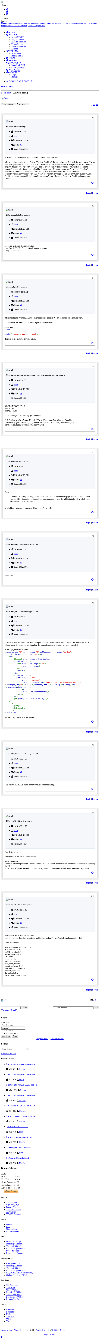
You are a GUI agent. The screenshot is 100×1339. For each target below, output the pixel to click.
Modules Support (53, 23)
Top (5, 1000)
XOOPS (12, 35)
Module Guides (12, 1231)
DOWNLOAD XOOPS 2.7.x (21, 81)
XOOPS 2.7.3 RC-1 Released (17, 1127)
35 (21, 145)
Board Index (16, 53)
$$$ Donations (12, 1285)
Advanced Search (9, 1010)
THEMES (12, 60)
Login (13, 74)
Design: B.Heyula (50, 1334)
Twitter (9, 1321)
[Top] (92, 183)
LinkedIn (10, 1312)
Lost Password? (57, 1038)
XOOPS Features (18, 42)
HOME (12, 32)
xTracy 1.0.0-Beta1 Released (18, 1158)
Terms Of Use (17, 44)
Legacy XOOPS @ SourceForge (19, 1273)
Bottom (7, 98)
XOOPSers (11, 1212)
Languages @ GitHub (15, 1248)
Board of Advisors (13, 1207)
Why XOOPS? (17, 39)
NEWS (11, 58)
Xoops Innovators (13, 1209)
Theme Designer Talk (36, 26)
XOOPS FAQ (14, 70)
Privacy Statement (18, 46)
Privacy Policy (20, 1330)
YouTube (10, 1316)
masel (16, 136)
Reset (15, 1036)
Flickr (8, 1314)
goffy (21, 1080)
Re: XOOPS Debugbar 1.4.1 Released (21, 1064)
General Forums (22, 23)
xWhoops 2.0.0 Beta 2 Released (18, 1148)
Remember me (10, 1033)
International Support (15, 1253)
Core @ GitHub (13, 1263)
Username (5, 1022)
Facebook (10, 1309)
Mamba (22, 1069)
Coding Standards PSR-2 (16, 1275)
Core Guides (11, 1229)
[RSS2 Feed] (57, 1330)
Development (80, 23)
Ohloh (8, 1319)
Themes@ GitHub (13, 1246)
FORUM (13, 51)
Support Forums (13, 1251)
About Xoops (11, 1202)
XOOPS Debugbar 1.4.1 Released (19, 1137)
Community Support (37, 23)
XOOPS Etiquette (13, 1214)
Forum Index (9, 23)
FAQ (8, 1227)
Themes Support (68, 23)
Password (5, 1028)
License (14, 49)
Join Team (10, 1287)
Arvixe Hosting (42, 1330)
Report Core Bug (13, 1299)
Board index (6, 93)
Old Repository (17, 67)
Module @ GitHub (19, 65)
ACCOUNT (14, 72)
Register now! (42, 1038)
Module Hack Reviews (17, 26)
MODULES (14, 63)
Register (14, 77)
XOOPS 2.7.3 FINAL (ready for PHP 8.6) (22, 1085)
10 (93, 896)
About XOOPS (17, 37)
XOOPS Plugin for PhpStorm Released (21, 1116)
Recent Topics (17, 56)
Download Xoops (13, 1241)
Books (9, 1224)
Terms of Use (6, 1330)
